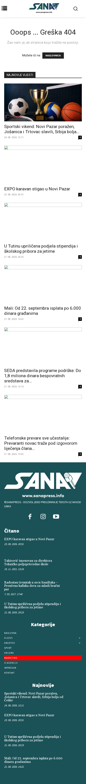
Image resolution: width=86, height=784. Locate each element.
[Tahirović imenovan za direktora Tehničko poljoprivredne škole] (74, 566)
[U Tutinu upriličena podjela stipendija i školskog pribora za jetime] (43, 222)
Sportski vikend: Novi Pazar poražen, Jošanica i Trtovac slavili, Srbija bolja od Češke (33, 697)
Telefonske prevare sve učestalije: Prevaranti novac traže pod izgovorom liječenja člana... (40, 443)
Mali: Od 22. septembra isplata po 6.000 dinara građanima (33, 760)
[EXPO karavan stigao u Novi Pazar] (43, 165)
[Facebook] (30, 517)
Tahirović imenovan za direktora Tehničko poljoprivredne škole (28, 562)
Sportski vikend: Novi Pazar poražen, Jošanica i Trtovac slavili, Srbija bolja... (42, 129)
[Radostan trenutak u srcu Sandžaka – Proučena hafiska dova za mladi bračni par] (74, 588)
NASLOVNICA (53, 55)
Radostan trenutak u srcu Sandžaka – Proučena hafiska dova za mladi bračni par (32, 586)
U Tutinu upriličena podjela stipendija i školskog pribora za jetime (41, 249)
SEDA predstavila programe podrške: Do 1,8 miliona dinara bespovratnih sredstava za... (42, 375)
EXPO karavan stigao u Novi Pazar (37, 188)
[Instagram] (43, 517)
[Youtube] (56, 517)
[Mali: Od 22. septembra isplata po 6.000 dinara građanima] (43, 284)
